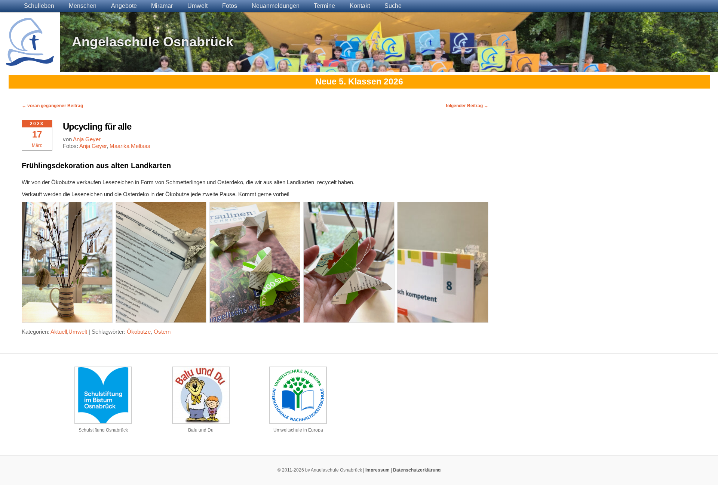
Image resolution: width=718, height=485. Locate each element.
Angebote (124, 6)
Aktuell (58, 331)
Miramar (162, 6)
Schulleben (39, 6)
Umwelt (197, 6)
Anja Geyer (87, 139)
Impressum (377, 470)
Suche (393, 6)
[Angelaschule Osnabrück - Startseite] (30, 61)
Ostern (162, 331)
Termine (324, 6)
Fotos (229, 6)
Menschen (82, 6)
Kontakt (360, 6)
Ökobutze (139, 331)
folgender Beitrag (467, 105)
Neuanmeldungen (276, 6)
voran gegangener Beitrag (52, 105)
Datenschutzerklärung (417, 470)
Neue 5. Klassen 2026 (359, 81)
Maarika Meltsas (130, 146)
